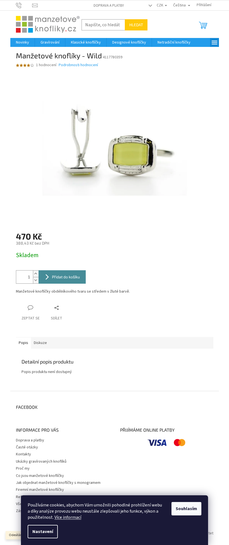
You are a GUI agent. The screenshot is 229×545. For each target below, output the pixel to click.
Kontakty (23, 454)
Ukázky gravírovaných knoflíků (41, 461)
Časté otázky (27, 447)
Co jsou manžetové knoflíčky (40, 476)
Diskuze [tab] (40, 343)
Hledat (136, 24)
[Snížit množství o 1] (36, 280)
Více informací (67, 517)
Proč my (23, 468)
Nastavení (42, 532)
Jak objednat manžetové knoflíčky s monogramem (58, 483)
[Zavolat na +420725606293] (24, 5)
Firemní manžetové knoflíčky (40, 490)
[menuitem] (22, 42)
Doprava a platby (109, 5)
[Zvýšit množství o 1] (36, 274)
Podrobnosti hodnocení (78, 65)
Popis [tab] (23, 343)
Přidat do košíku (66, 276)
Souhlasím (186, 509)
